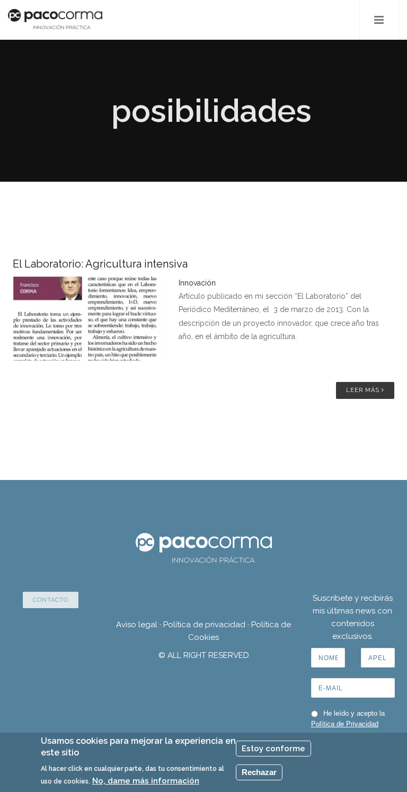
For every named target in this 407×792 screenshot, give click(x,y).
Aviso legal (136, 624)
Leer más (364, 390)
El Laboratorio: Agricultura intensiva (100, 263)
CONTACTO (50, 600)
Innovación (197, 283)
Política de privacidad (204, 624)
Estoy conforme (273, 748)
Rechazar (259, 772)
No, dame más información (145, 781)
